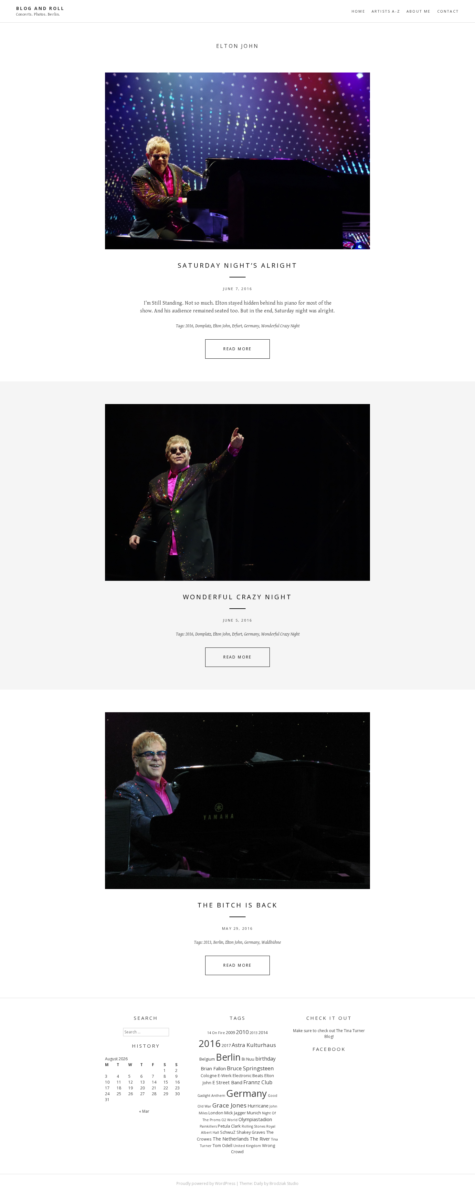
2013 (207, 942)
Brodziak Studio (284, 1183)
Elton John (221, 326)
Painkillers (208, 1126)
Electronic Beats (248, 1075)
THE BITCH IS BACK (237, 905)
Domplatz (203, 326)
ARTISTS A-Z (386, 11)
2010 (242, 1032)
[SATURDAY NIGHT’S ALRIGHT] (237, 161)
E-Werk (225, 1075)
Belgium (207, 1059)
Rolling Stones (253, 1126)
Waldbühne (271, 942)
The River (260, 1138)
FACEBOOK (329, 1049)
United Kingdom (247, 1145)
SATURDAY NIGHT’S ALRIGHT (238, 265)
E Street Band (227, 1082)
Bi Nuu (248, 1059)
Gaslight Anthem (211, 1095)
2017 (226, 1045)
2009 (230, 1032)
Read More (237, 349)
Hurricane (258, 1105)
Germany (251, 326)
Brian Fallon (213, 1068)
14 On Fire (216, 1032)
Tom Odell (222, 1145)
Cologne (209, 1075)
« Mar (144, 1111)
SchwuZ (228, 1132)
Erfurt (237, 326)
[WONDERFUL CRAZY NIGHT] (237, 492)
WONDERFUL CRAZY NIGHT (237, 596)
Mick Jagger (235, 1113)
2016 (189, 326)
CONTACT (448, 11)
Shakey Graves (251, 1132)
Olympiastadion (255, 1119)
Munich (254, 1113)
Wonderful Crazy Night (280, 326)
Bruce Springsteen (250, 1068)
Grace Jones (229, 1105)
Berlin (218, 942)
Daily (258, 1183)
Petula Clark (229, 1126)
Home (358, 11)
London (215, 1113)
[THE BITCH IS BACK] (237, 800)
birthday (265, 1058)
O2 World (229, 1120)
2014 (263, 1032)
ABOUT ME (418, 11)
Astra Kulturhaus (254, 1045)
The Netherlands (231, 1138)
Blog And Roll (40, 8)
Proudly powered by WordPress (205, 1183)
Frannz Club (257, 1082)
